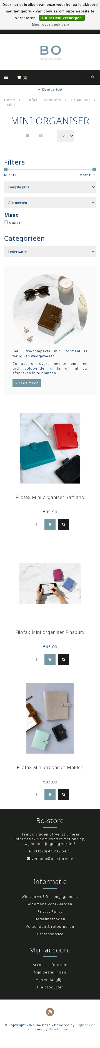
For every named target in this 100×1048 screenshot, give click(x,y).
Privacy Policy (50, 911)
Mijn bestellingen (50, 972)
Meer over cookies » (50, 25)
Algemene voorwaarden (50, 904)
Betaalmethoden (50, 919)
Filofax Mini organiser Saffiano (50, 497)
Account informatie (50, 964)
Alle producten (50, 987)
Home (9, 99)
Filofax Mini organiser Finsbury (50, 632)
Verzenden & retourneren (50, 926)
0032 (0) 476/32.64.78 (52, 851)
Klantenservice (50, 934)
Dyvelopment (60, 1029)
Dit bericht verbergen (62, 18)
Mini (15, 223)
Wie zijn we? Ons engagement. (50, 896)
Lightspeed (86, 1025)
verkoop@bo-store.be (52, 858)
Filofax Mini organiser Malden (50, 767)
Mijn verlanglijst (50, 979)
